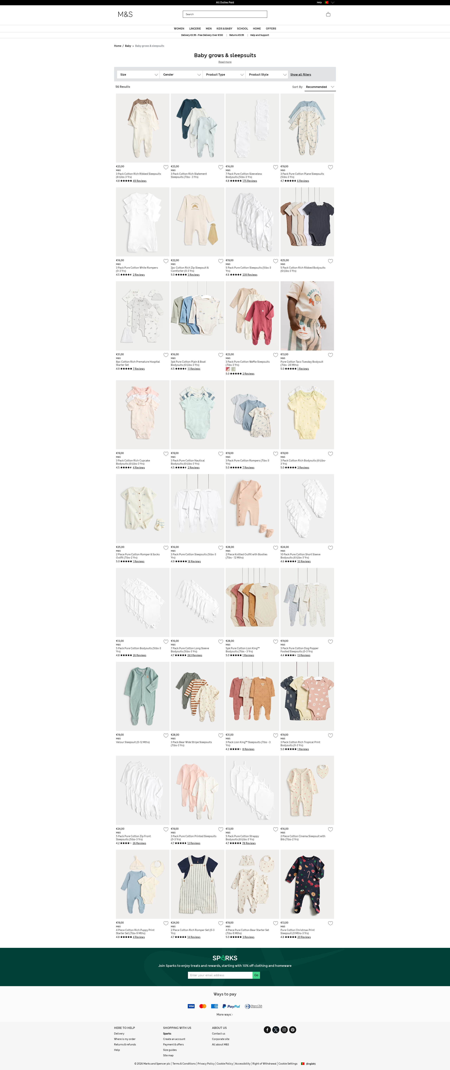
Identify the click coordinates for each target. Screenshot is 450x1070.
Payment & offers (173, 1044)
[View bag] (328, 14)
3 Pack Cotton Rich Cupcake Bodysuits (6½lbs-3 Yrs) (133, 462)
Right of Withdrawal (264, 1063)
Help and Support (259, 35)
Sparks (167, 1033)
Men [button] (209, 28)
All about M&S (220, 1044)
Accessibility (242, 1063)
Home (117, 45)
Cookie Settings (287, 1063)
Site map (168, 1055)
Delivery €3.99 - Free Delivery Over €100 (202, 35)
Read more (225, 62)
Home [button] (257, 28)
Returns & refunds (125, 1044)
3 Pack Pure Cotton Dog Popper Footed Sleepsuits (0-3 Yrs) (300, 650)
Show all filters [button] (300, 74)
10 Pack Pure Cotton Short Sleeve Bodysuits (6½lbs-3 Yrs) (300, 556)
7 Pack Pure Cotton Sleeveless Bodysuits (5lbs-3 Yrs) (244, 175)
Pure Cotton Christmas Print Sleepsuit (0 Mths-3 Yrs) (298, 931)
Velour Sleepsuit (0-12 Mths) (133, 742)
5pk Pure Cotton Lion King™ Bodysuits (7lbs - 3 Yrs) (243, 650)
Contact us (218, 1033)
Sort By (297, 87)
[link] (326, 2)
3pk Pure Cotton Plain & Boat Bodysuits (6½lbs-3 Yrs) (188, 363)
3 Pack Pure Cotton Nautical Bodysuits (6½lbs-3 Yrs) (188, 462)
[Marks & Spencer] (125, 14)
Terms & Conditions (184, 1063)
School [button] (242, 28)
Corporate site (220, 1039)
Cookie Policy (225, 1063)
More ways (224, 1014)
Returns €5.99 (236, 35)
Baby (128, 45)
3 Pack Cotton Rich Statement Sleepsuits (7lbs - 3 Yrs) (189, 175)
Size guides (170, 1050)
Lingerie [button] (195, 28)
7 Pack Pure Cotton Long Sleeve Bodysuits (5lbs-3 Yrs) (190, 650)
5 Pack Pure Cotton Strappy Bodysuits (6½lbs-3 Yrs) (242, 838)
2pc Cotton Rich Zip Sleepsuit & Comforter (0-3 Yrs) (190, 269)
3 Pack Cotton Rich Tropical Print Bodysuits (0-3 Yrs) (300, 744)
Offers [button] (271, 28)
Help (117, 1050)
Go (256, 975)
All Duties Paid (225, 2)
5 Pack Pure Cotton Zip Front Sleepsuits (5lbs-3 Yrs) (133, 838)
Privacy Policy (206, 1063)
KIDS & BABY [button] (224, 28)
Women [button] (179, 28)
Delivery (119, 1033)
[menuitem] (179, 28)
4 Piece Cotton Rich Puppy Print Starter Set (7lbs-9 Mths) (135, 931)
